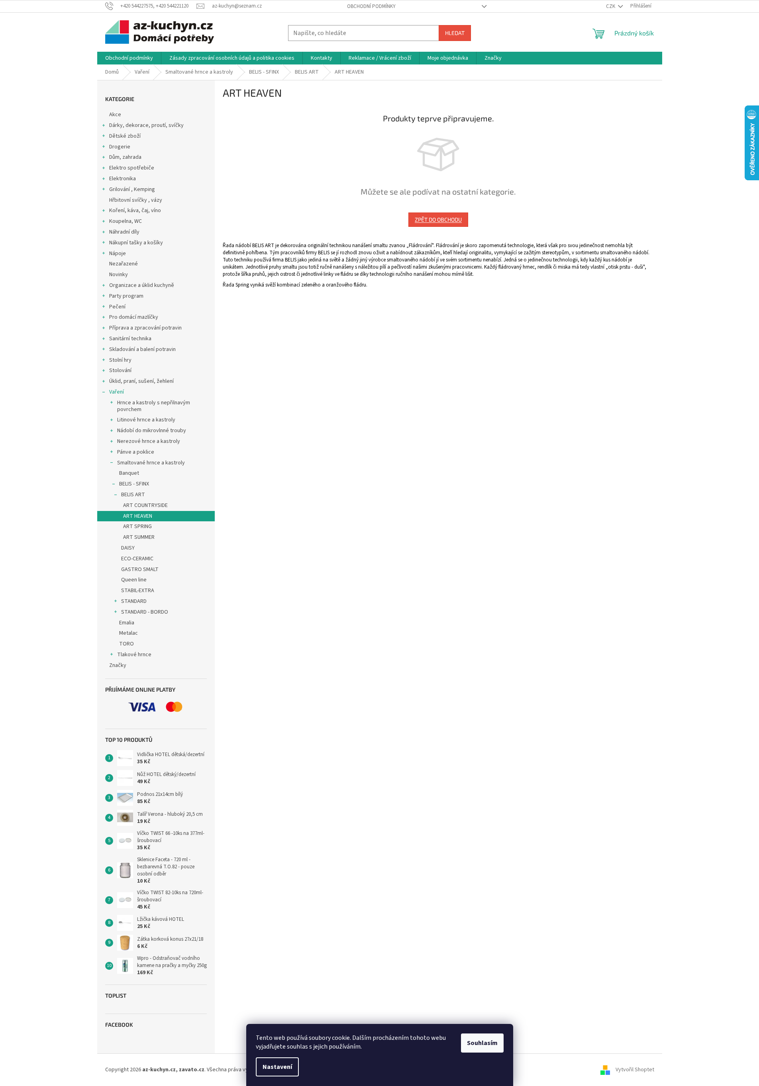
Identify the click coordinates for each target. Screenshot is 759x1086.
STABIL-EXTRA (137, 591)
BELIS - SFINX (134, 484)
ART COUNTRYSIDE (145, 505)
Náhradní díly (124, 232)
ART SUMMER (139, 537)
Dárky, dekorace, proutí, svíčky (146, 125)
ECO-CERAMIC (137, 559)
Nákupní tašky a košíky (136, 243)
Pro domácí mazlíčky (133, 317)
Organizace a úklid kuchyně (141, 285)
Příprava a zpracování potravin (145, 328)
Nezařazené (123, 264)
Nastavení (277, 1067)
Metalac (128, 633)
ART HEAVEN (137, 516)
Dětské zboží (125, 136)
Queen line (134, 580)
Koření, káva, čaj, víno (135, 210)
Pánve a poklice (135, 452)
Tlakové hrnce (134, 655)
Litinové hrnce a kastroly (146, 420)
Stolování (120, 370)
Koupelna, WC (125, 221)
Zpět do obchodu (438, 219)
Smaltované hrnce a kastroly (151, 463)
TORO (126, 644)
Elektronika (122, 179)
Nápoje (117, 253)
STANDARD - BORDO (144, 612)
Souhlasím (482, 1043)
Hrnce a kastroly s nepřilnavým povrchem (153, 406)
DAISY (128, 548)
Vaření (116, 392)
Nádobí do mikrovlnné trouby (151, 431)
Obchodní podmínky (371, 6)
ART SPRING (137, 526)
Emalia (126, 623)
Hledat (455, 32)
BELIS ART (133, 495)
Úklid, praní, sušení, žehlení (141, 381)
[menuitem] (129, 58)
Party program (126, 296)
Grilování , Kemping (132, 189)
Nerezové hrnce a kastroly (148, 441)
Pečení (117, 307)
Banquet (129, 473)
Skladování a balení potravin (142, 349)
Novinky (118, 275)
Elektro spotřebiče (131, 168)
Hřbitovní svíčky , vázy (135, 200)
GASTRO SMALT (140, 569)
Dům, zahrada (125, 157)
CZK (611, 6)
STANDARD (134, 601)
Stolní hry (120, 360)
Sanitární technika (130, 339)
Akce (115, 115)
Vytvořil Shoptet (635, 1070)
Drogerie (119, 147)
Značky (117, 665)
